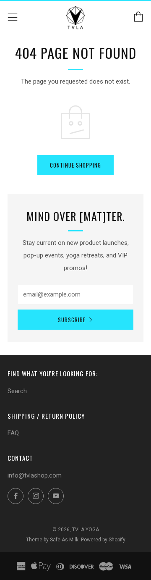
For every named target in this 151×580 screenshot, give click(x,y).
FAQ (13, 433)
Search (17, 391)
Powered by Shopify (103, 540)
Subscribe (72, 319)
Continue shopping (75, 165)
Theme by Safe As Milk (52, 540)
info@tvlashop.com (35, 475)
